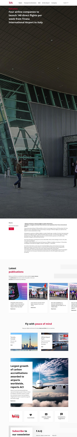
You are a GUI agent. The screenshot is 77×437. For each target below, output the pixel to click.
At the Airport (46, 3)
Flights (20, 3)
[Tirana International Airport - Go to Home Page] (11, 3)
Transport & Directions (30, 3)
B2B (39, 3)
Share (11, 228)
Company (54, 3)
